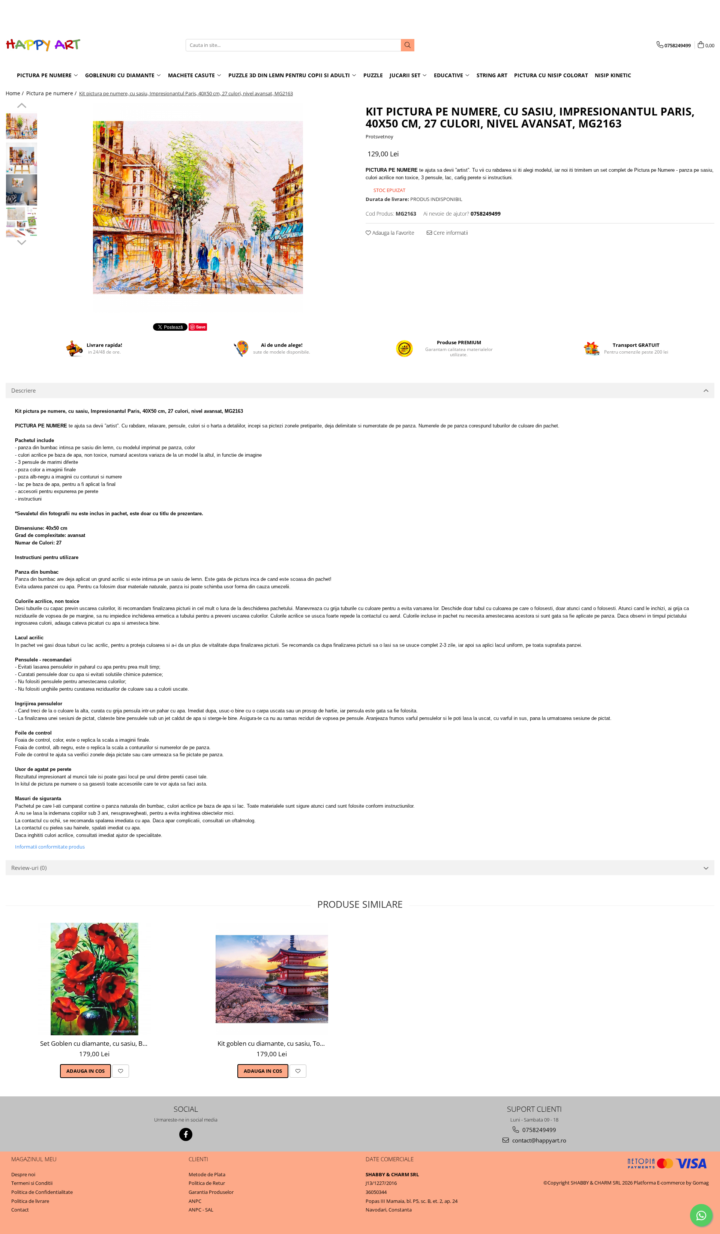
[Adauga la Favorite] (120, 1071)
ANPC (195, 1201)
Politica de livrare (30, 1201)
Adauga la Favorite (392, 232)
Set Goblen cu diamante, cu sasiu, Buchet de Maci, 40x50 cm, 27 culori (95, 1043)
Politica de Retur (207, 1183)
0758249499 (538, 1130)
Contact (20, 1209)
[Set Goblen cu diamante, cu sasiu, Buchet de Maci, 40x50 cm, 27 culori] (94, 979)
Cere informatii (450, 232)
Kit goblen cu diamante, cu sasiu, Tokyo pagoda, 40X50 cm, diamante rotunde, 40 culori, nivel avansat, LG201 (273, 1043)
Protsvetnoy (379, 136)
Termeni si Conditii (31, 1183)
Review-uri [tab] (28, 867)
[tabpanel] (197, 208)
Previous (21, 106)
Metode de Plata (207, 1174)
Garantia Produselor (211, 1192)
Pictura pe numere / (52, 93)
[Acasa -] (43, 45)
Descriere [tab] (23, 390)
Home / (15, 93)
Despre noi (23, 1174)
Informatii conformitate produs (50, 846)
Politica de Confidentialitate (42, 1192)
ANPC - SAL (201, 1209)
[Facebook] (185, 1134)
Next (21, 241)
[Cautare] (407, 45)
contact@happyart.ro (538, 1140)
